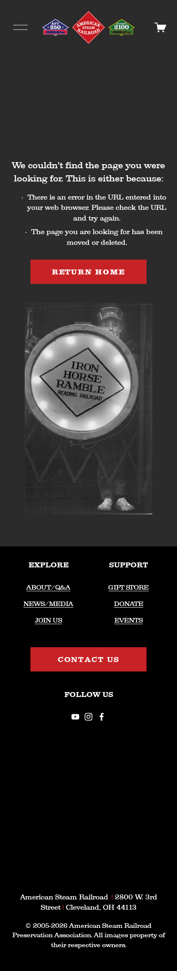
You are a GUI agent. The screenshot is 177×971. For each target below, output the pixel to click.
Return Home (89, 271)
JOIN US (48, 620)
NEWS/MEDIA (48, 604)
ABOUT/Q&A (48, 587)
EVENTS (128, 620)
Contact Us (89, 659)
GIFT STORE (128, 587)
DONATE (128, 604)
